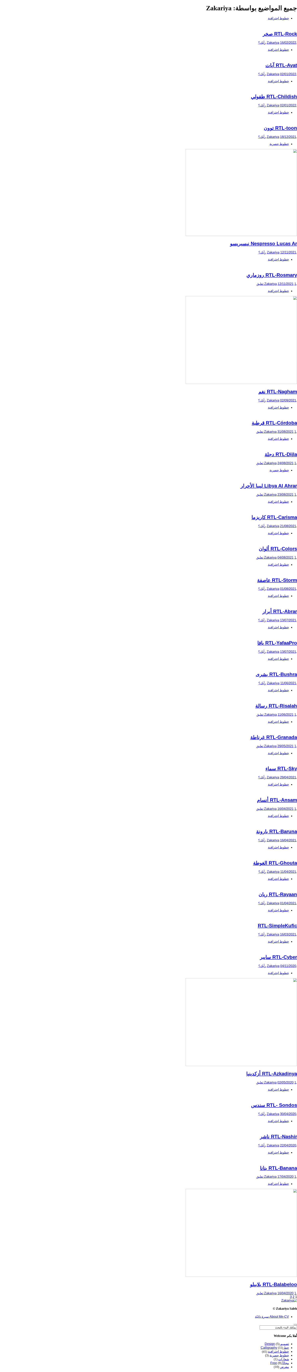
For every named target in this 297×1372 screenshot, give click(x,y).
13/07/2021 (288, 620)
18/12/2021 (288, 137)
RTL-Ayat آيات (281, 65)
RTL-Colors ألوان (278, 548)
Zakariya (273, 42)
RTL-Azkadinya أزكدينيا (271, 1073)
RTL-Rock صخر (280, 34)
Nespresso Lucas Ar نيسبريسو (263, 243)
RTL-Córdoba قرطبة (274, 423)
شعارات (283, 1359)
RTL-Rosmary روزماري (271, 275)
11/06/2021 (288, 683)
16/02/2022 (288, 42)
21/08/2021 (288, 526)
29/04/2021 (288, 777)
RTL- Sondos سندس (274, 1105)
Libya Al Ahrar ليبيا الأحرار (269, 485)
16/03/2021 (288, 934)
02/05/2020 (285, 1082)
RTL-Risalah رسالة (276, 705)
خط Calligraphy (275, 1347)
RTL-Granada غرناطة (273, 737)
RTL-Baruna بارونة (276, 831)
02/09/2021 (288, 400)
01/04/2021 (288, 903)
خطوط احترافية (278, 18)
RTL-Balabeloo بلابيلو (273, 1284)
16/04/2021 (285, 809)
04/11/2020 (288, 966)
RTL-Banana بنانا (278, 1168)
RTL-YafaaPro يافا (277, 643)
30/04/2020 (288, 1114)
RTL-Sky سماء (281, 768)
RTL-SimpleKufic (277, 925)
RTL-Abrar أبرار (279, 611)
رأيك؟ (262, 42)
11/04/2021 (288, 871)
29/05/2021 (285, 746)
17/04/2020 (285, 1176)
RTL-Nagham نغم (277, 391)
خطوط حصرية (279, 144)
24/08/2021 (285, 463)
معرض (284, 1367)
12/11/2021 (288, 252)
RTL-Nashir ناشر (278, 1136)
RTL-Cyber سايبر (278, 957)
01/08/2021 (288, 589)
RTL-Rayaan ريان (278, 894)
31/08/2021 (285, 431)
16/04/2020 (285, 1293)
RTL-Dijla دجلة (281, 454)
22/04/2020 (288, 1145)
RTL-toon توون (280, 128)
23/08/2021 (285, 494)
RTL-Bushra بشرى (276, 674)
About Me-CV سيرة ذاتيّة (272, 1316)
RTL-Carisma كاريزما (274, 517)
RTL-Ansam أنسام (277, 800)
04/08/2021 (285, 557)
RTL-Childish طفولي (274, 96)
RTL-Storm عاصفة (277, 580)
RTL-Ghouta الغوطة (275, 863)
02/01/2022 (288, 74)
